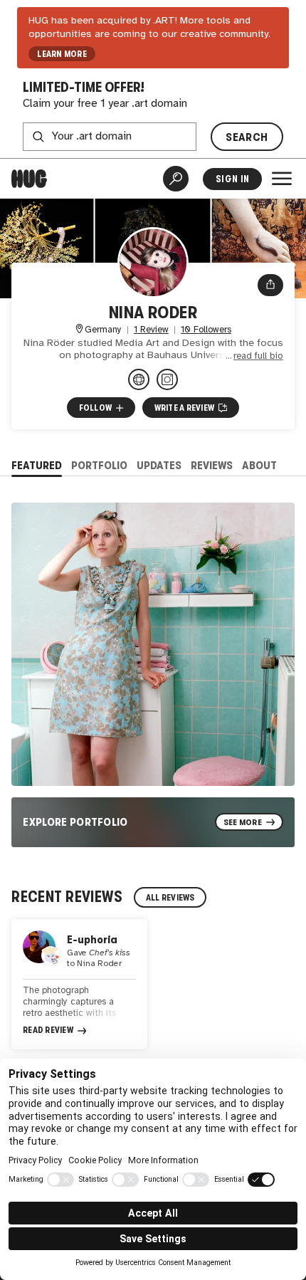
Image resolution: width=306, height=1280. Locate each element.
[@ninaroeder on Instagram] (167, 379)
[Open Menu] (282, 179)
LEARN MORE (61, 54)
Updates (159, 465)
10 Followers (206, 330)
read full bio (258, 356)
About (259, 465)
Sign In (232, 179)
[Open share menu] (270, 284)
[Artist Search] (176, 179)
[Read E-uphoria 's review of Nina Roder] (79, 984)
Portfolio (99, 465)
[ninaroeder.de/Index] (138, 379)
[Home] (29, 179)
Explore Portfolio (75, 822)
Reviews (212, 465)
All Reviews (170, 898)
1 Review (151, 330)
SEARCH (247, 137)
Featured (36, 465)
